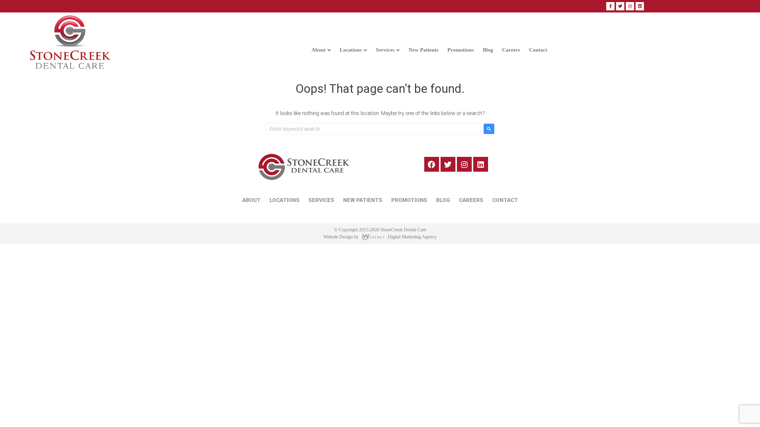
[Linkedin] (640, 6)
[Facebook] (431, 164)
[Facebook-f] (610, 6)
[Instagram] (630, 6)
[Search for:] (373, 129)
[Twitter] (620, 6)
